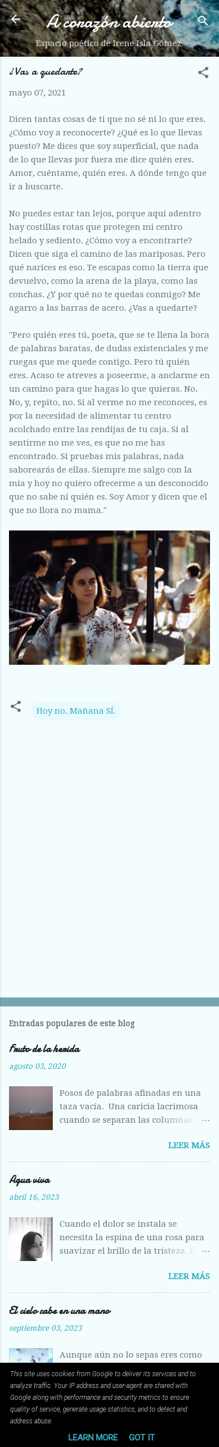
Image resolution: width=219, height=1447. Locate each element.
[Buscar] (203, 23)
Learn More (93, 1437)
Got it (142, 1437)
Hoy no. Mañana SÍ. (76, 711)
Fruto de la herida (44, 1049)
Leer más (189, 1145)
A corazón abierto (109, 21)
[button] (203, 74)
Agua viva (29, 1180)
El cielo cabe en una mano (59, 1311)
